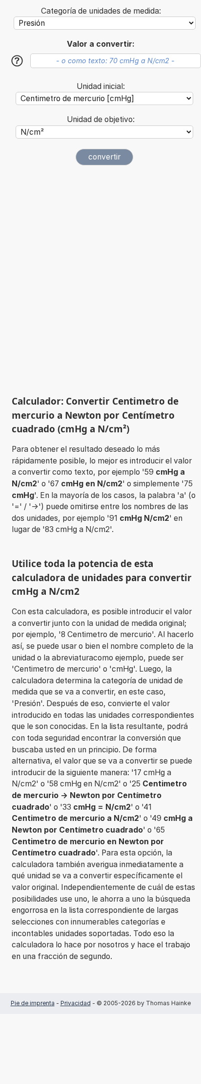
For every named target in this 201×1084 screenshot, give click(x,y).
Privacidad (75, 1003)
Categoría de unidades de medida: (101, 11)
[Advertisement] (100, 280)
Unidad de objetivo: (101, 119)
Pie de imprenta (33, 1003)
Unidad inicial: (101, 86)
